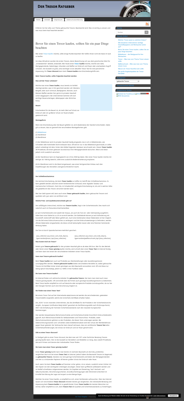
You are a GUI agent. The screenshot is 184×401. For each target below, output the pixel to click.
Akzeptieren (173, 396)
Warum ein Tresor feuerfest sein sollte (131, 69)
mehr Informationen (159, 396)
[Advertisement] (96, 97)
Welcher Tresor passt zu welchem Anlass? (132, 40)
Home (38, 20)
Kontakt (47, 20)
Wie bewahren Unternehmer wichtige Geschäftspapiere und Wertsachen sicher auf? (132, 45)
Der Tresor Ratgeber (56, 6)
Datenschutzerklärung (75, 20)
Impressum (58, 20)
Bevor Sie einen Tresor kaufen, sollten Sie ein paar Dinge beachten (72, 45)
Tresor (76, 64)
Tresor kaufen (48, 54)
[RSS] (147, 24)
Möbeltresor (42, 132)
